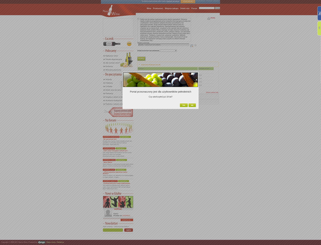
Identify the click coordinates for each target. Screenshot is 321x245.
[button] (196, 79)
